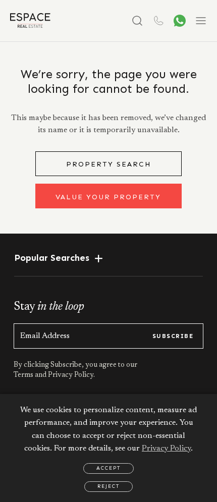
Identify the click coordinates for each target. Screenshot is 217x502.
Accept (108, 468)
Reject (108, 486)
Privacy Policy (166, 448)
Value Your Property (108, 197)
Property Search (108, 164)
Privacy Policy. (70, 375)
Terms (24, 375)
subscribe (172, 336)
